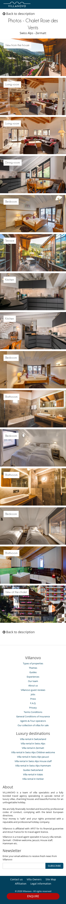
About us (33, 685)
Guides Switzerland (33, 770)
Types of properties (33, 663)
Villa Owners (34, 879)
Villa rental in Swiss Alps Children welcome (33, 752)
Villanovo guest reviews (33, 690)
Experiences (33, 676)
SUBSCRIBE (54, 865)
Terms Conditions (33, 712)
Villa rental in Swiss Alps (33, 743)
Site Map (51, 879)
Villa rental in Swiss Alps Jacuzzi (33, 756)
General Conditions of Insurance (33, 716)
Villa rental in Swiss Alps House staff (33, 761)
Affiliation (20, 883)
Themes (33, 667)
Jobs (33, 694)
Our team (33, 681)
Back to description (20, 13)
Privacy (33, 707)
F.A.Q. (33, 703)
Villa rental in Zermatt (33, 748)
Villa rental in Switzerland (33, 739)
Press (33, 698)
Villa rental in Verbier (33, 778)
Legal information (40, 883)
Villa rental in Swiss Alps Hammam (33, 765)
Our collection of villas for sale (33, 725)
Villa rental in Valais (33, 774)
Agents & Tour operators (33, 720)
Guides (33, 672)
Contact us (16, 879)
